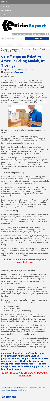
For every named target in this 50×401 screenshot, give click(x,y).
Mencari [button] (37, 38)
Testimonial (6, 11)
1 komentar (8, 74)
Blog (3, 15)
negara (4, 349)
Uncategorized (14, 49)
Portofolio (6, 6)
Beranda (4, 2)
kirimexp (19, 70)
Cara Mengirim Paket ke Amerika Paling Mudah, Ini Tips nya (23, 61)
